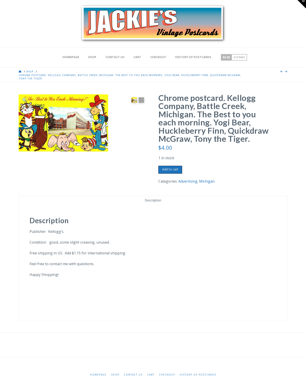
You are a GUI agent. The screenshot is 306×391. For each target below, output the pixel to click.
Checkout (167, 374)
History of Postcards (198, 374)
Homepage (98, 374)
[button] (25, 100)
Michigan (207, 181)
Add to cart (170, 169)
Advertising (187, 181)
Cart (151, 374)
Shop (115, 374)
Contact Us (133, 374)
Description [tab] (153, 200)
